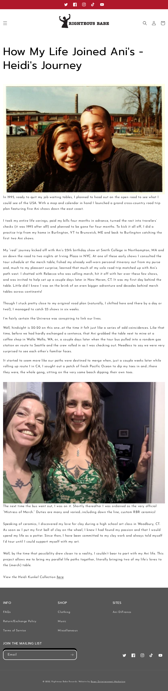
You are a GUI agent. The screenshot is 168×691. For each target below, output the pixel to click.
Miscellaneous (68, 630)
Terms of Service (14, 630)
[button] (5, 23)
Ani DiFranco (122, 612)
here (60, 577)
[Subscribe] (71, 655)
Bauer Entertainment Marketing (108, 682)
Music (62, 621)
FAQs (7, 612)
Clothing (64, 612)
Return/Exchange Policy (19, 621)
